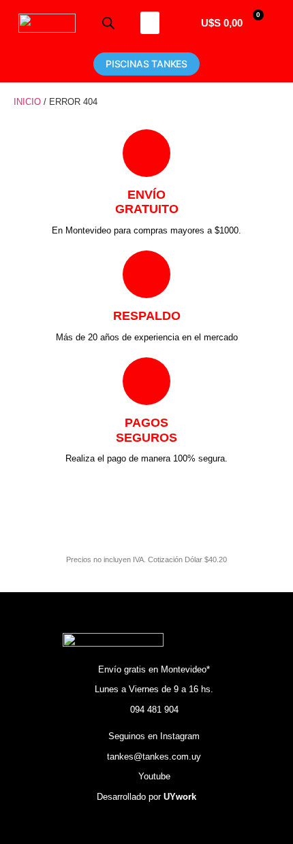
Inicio (27, 102)
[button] (149, 23)
